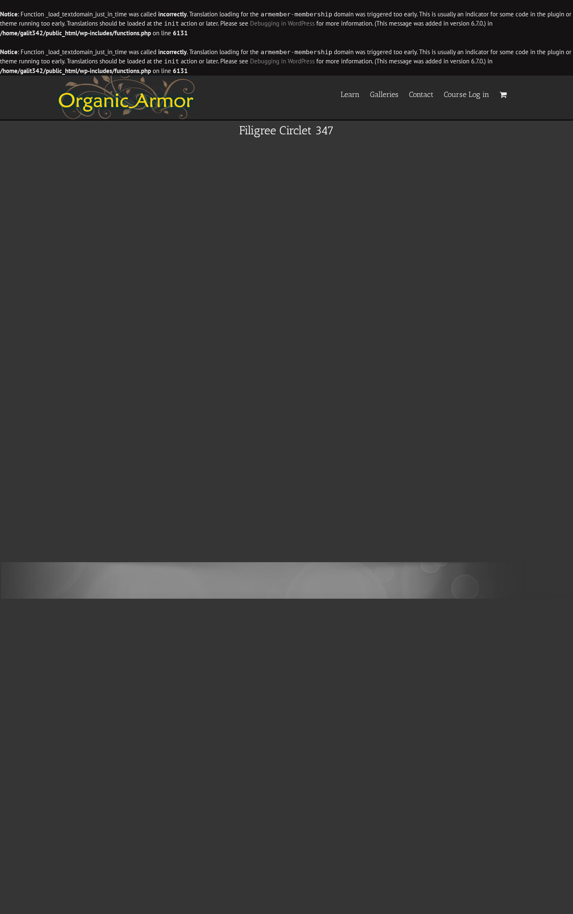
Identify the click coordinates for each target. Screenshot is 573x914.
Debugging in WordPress (282, 23)
